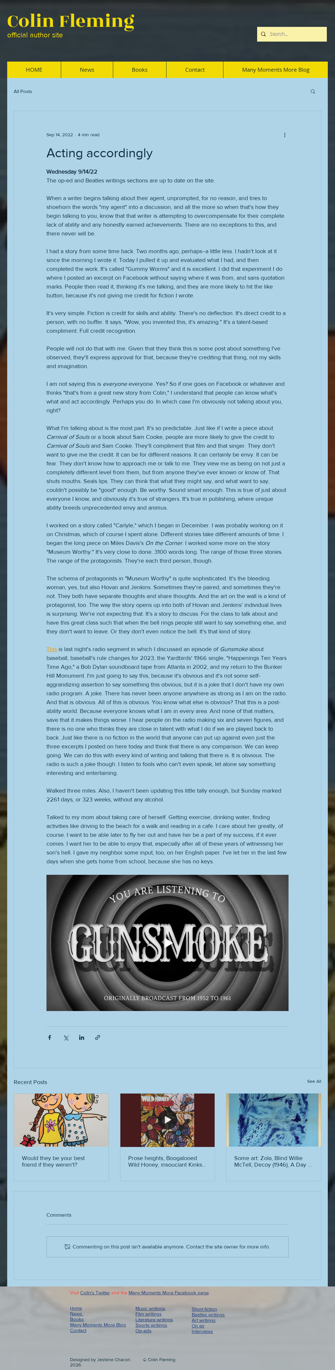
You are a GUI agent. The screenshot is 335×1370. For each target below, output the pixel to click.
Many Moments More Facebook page (169, 1292)
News (76, 1313)
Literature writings (154, 1319)
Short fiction (204, 1309)
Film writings (148, 1314)
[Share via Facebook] (49, 1037)
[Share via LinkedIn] (82, 1037)
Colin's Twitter (95, 1292)
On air (198, 1325)
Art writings (204, 1320)
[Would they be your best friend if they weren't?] (61, 1120)
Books (77, 1319)
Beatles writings (208, 1314)
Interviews (202, 1331)
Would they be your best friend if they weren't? (53, 1161)
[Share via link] (98, 1037)
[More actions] (285, 135)
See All (314, 1081)
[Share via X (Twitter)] (65, 1037)
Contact (78, 1330)
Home (76, 1308)
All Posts (23, 91)
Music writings (150, 1308)
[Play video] (167, 943)
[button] (313, 91)
